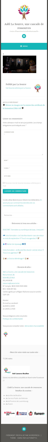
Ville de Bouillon (16, 395)
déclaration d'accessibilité (34, 326)
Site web (7, 176)
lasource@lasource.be (11, 283)
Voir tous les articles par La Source (18, 88)
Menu (25, 46)
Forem (10, 404)
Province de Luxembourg (19, 401)
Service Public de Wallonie (18, 398)
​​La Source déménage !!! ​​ (16, 258)
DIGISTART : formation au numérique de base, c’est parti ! (23, 229)
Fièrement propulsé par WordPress (23, 435)
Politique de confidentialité (13, 319)
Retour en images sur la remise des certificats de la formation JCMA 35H (24, 105)
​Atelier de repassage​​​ (14, 244)
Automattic (31, 438)
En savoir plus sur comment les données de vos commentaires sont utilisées (22, 203)
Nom (6, 160)
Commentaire (9, 133)
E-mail (7, 168)
